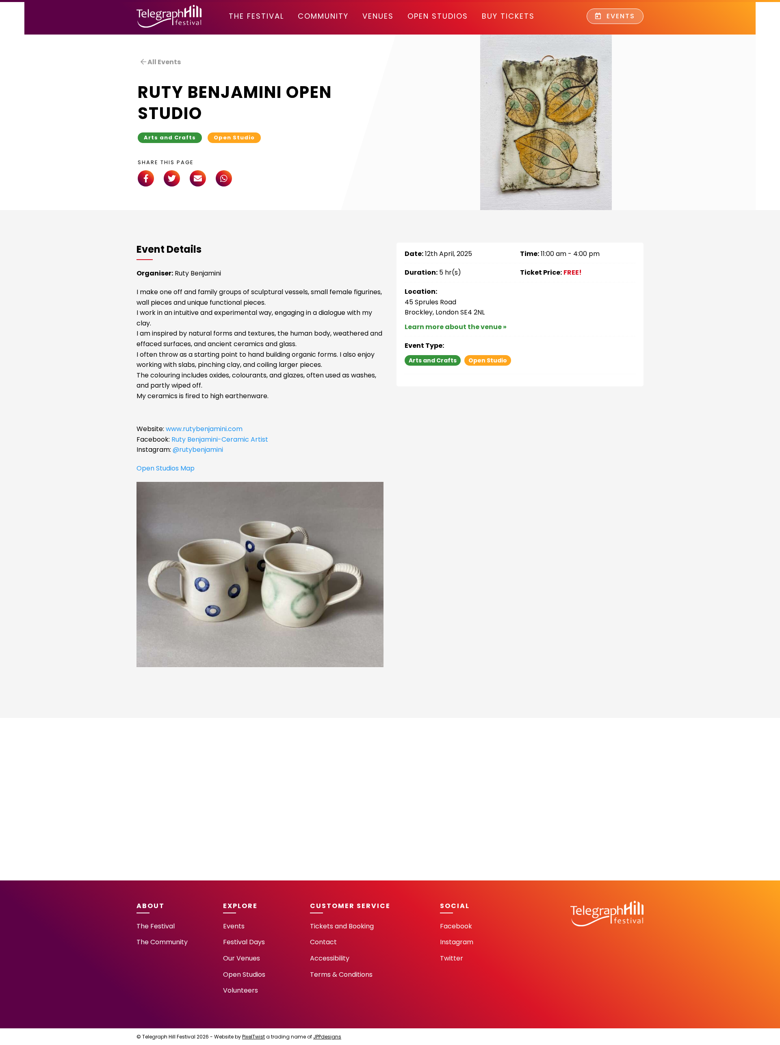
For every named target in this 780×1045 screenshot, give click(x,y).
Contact (323, 942)
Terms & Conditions (341, 974)
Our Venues (241, 958)
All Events (163, 62)
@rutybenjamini (198, 449)
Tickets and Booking (342, 926)
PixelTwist (253, 1036)
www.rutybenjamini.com (203, 429)
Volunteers (240, 990)
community (323, 16)
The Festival (256, 16)
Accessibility (329, 958)
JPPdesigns (327, 1036)
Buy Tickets (508, 16)
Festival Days (244, 942)
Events (619, 16)
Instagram (456, 942)
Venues (378, 16)
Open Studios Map (165, 468)
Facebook (456, 926)
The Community (162, 942)
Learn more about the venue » (456, 327)
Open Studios (437, 16)
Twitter (451, 958)
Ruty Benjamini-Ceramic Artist (219, 439)
